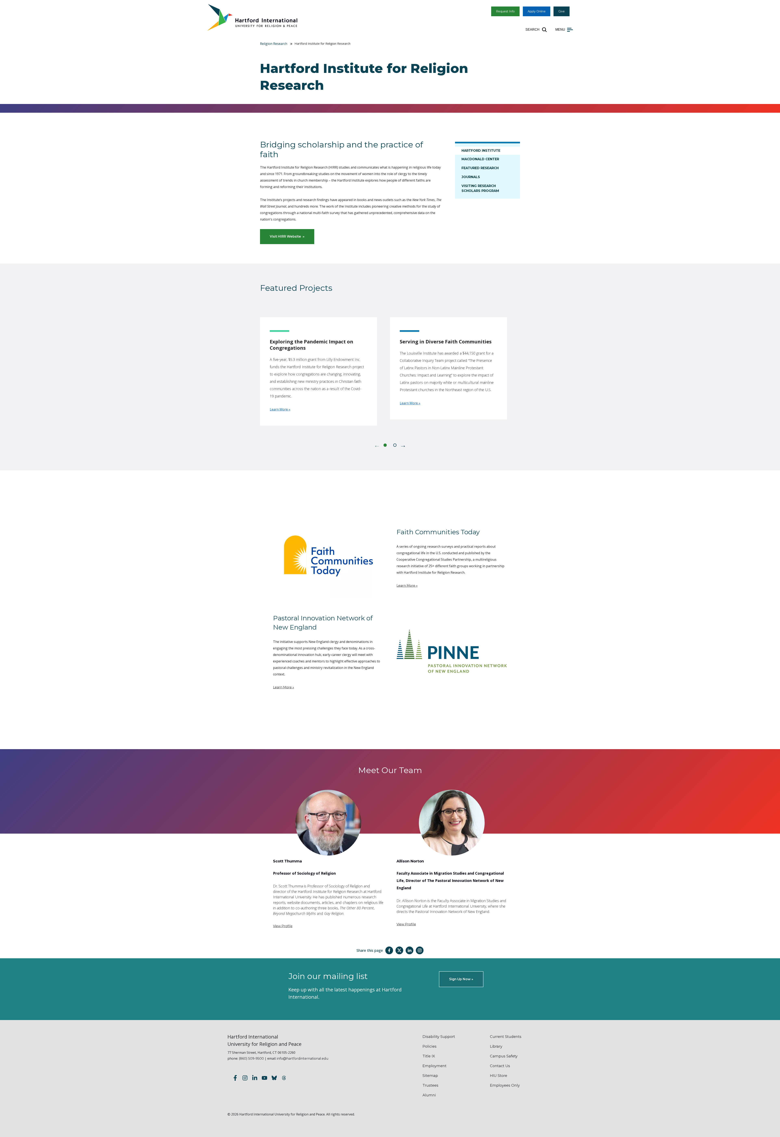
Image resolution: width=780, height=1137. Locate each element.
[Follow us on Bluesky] (274, 1079)
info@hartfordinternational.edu (302, 1058)
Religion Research (273, 43)
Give (561, 11)
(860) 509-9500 (251, 1058)
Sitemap (430, 1075)
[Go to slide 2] (394, 445)
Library (496, 1046)
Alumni (429, 1095)
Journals (471, 177)
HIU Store (498, 1075)
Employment (434, 1066)
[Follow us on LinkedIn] (255, 1079)
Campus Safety (504, 1056)
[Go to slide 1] (385, 445)
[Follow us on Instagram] (245, 1079)
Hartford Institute (481, 151)
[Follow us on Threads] (284, 1079)
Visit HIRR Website (285, 236)
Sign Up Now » (461, 979)
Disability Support (438, 1036)
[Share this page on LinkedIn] (409, 950)
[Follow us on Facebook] (235, 1079)
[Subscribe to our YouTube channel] (264, 1079)
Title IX (428, 1056)
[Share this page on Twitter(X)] (399, 950)
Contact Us (500, 1066)
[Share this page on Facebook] (389, 950)
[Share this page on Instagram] (420, 950)
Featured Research (480, 168)
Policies (429, 1046)
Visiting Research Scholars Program (480, 188)
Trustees (430, 1085)
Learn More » (280, 409)
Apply (537, 11)
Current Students (505, 1036)
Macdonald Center (480, 159)
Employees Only (505, 1085)
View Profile (282, 926)
